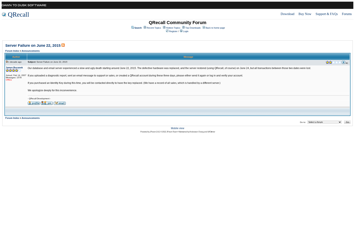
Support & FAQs (327, 14)
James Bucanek (14, 67)
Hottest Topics (173, 28)
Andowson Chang (196, 132)
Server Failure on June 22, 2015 (33, 45)
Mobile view (177, 128)
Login (185, 31)
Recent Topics (154, 28)
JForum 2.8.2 (155, 132)
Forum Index (12, 51)
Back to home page (215, 28)
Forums (347, 14)
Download (287, 14)
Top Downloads (193, 28)
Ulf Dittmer (211, 132)
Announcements (31, 51)
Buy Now (305, 14)
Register (173, 31)
